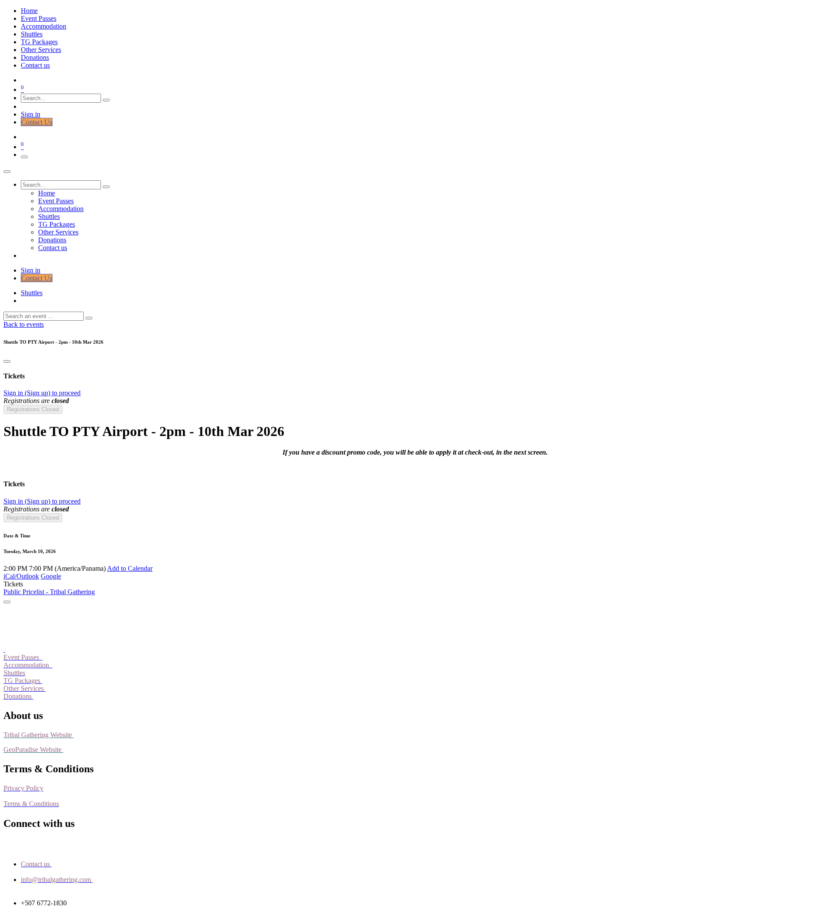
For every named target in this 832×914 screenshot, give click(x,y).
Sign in (30, 114)
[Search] (106, 100)
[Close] (6, 171)
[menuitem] (29, 10)
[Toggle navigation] (24, 157)
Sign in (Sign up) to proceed (42, 393)
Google (51, 576)
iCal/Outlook (21, 576)
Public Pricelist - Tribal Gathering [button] (49, 591)
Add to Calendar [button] (130, 568)
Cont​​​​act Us (36, 122)
